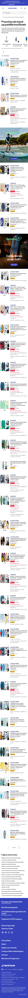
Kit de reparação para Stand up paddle (11, 891)
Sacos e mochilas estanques (8, 889)
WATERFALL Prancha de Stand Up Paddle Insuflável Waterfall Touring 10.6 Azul (18, 62)
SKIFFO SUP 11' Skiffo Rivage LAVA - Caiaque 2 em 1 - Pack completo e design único (17, 308)
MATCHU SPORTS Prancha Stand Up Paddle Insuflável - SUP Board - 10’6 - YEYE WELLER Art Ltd (18, 812)
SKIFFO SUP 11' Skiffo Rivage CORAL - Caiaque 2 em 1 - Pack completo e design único (18, 186)
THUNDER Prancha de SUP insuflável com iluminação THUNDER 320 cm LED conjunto (18, 705)
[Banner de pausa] (23, 3)
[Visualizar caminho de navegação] (2, 17)
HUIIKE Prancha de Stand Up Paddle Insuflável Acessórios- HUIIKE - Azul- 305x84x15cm (18, 617)
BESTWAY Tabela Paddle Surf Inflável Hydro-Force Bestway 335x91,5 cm (17, 834)
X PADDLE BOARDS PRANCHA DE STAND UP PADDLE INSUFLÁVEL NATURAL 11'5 (18, 540)
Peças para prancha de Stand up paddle (11, 878)
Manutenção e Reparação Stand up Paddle (12, 893)
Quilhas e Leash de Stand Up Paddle (10, 866)
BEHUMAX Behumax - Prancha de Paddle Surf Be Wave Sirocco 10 (18, 96)
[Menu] (3, 8)
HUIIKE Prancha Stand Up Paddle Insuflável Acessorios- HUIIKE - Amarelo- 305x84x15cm (18, 766)
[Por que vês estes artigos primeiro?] (2, 55)
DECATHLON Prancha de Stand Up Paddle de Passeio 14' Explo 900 (18, 463)
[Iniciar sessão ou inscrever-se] (21, 8)
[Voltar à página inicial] (12, 8)
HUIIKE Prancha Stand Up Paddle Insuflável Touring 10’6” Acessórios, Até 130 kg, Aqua (18, 404)
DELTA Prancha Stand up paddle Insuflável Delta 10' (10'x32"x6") (18, 384)
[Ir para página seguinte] (19, 847)
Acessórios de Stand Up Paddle (9, 868)
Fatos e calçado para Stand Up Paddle (11, 876)
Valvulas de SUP (5, 887)
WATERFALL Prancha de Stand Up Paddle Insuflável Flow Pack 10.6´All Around (18, 667)
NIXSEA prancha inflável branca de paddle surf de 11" (18, 274)
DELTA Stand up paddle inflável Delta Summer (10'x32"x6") (18, 598)
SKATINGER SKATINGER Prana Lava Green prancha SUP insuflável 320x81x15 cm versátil (18, 751)
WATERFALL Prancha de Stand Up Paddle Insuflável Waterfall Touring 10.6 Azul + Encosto (18, 794)
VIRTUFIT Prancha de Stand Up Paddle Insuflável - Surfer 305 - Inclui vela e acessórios (18, 524)
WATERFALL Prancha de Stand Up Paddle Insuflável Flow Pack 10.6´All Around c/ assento (18, 632)
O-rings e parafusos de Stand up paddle (11, 895)
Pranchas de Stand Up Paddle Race (17, 45)
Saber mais (14, 264)
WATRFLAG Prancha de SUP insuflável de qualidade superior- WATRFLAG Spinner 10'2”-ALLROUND (17, 500)
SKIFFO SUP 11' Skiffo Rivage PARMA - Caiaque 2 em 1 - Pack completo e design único (18, 289)
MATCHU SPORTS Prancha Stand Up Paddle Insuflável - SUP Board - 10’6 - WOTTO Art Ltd (18, 443)
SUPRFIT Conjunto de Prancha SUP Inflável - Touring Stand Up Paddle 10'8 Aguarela (18, 578)
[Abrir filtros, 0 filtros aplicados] (3, 52)
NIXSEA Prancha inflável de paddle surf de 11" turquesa (17, 720)
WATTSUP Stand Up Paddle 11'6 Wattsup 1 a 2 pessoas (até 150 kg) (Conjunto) (18, 80)
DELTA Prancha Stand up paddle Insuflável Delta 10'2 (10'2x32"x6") (18, 685)
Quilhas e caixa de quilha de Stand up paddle (13, 883)
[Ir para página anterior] (8, 847)
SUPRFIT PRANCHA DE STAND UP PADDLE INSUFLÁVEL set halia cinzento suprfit (18, 478)
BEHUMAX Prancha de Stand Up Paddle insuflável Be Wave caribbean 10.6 (18, 110)
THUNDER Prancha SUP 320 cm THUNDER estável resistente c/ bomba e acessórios (18, 344)
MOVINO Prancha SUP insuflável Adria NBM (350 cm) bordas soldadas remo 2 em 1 (18, 366)
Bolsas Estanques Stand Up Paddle (10, 885)
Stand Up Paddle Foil (6, 45)
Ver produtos (14, 158)
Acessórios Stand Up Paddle (8, 860)
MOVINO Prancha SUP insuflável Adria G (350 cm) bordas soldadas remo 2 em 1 (18, 424)
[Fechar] (25, 3)
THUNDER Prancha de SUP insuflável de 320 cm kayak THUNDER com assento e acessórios (17, 169)
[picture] (4, 62)
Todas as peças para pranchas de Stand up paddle (14, 870)
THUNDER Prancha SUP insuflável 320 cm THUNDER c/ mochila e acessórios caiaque (18, 735)
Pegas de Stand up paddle (8, 881)
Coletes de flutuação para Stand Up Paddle (12, 862)
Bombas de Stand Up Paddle (8, 864)
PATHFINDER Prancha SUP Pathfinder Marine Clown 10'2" (18, 780)
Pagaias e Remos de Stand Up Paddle (11, 858)
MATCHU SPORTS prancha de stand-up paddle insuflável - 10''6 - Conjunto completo (17, 556)
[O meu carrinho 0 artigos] (25, 8)
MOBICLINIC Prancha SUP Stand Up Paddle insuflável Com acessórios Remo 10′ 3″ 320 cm (18, 221)
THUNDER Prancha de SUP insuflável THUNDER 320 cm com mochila (18, 650)
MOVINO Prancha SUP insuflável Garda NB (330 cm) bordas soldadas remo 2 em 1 (18, 206)
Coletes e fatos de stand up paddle (10, 872)
